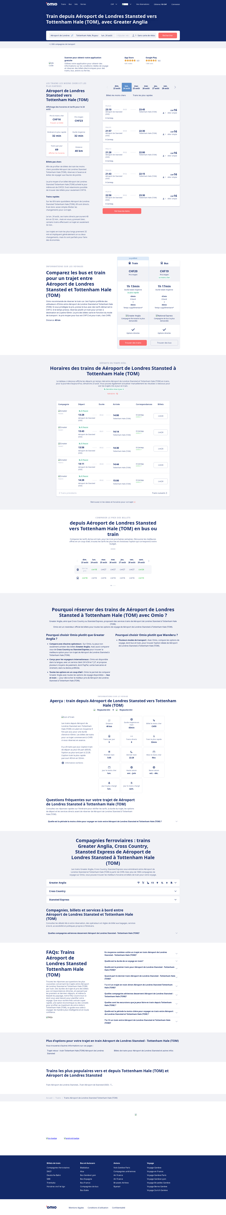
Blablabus (84, 1167)
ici (134, 502)
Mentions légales (76, 1207)
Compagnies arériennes (125, 1171)
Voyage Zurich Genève (157, 1190)
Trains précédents (69, 493)
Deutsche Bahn (54, 1175)
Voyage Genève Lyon (156, 1179)
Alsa (82, 1171)
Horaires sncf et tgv (56, 1186)
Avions (117, 1163)
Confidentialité (118, 1207)
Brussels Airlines (121, 1182)
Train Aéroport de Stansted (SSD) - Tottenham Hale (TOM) (105, 1084)
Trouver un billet (56, 123)
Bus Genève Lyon (88, 1175)
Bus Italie (84, 1190)
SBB (48, 1179)
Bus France (85, 1182)
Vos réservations (142, 4)
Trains (63, 4)
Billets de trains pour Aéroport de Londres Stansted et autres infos (143, 1050)
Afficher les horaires (57, 153)
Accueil (49, 1098)
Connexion (176, 4)
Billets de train (54, 1163)
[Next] (175, 87)
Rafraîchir (111, 394)
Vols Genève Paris (122, 1167)
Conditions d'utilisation (98, 1207)
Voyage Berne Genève (157, 1186)
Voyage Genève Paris (156, 1175)
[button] (107, 35)
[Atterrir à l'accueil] (53, 4)
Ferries (83, 4)
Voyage (150, 1163)
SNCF (49, 1171)
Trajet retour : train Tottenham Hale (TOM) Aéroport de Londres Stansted (75, 1052)
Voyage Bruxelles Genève (158, 1182)
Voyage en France (155, 1171)
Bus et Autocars (87, 1163)
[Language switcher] (127, 4)
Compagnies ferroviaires (58, 1167)
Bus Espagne (86, 1179)
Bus (70, 4)
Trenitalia (51, 1182)
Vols (76, 4)
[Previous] (77, 561)
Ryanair (117, 1186)
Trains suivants (158, 493)
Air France (118, 1175)
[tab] (116, 95)
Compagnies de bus (89, 1186)
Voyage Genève (154, 1167)
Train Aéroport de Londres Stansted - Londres (66, 1084)
